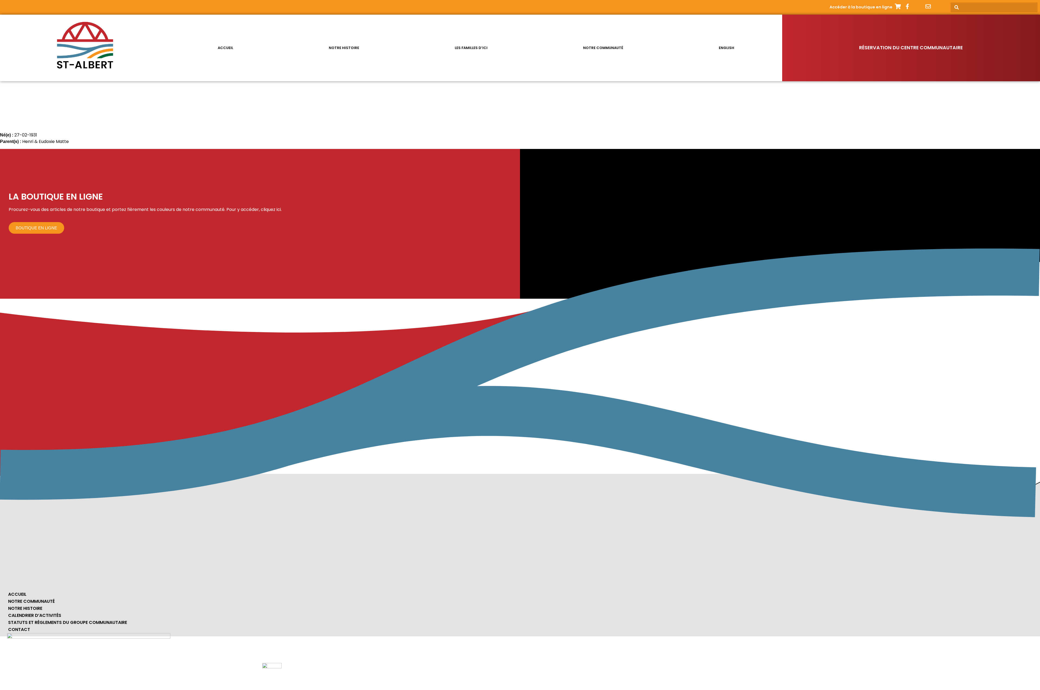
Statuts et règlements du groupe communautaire (67, 622)
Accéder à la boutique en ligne (861, 7)
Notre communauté (603, 47)
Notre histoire (344, 47)
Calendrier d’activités (34, 615)
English (726, 47)
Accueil (225, 47)
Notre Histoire (25, 608)
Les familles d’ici (471, 47)
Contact (19, 629)
